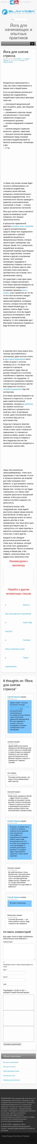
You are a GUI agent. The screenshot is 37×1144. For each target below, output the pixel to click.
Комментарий (7, 942)
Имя (5, 970)
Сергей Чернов (14, 697)
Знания (22, 60)
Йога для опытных (9, 1066)
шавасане (28, 404)
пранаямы (29, 226)
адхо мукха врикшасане (15, 359)
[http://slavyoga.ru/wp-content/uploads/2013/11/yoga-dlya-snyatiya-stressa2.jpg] (18, 458)
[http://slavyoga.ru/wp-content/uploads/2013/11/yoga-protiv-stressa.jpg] (18, 338)
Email (5, 977)
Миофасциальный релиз (11, 1080)
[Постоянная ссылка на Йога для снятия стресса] (18, 73)
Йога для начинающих (10, 1062)
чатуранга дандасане (12, 389)
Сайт (4, 984)
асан (22, 226)
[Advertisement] (20, 168)
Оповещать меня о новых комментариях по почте (18, 965)
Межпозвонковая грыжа (11, 1071)
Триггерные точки (9, 1075)
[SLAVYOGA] (18, 12)
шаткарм (15, 226)
